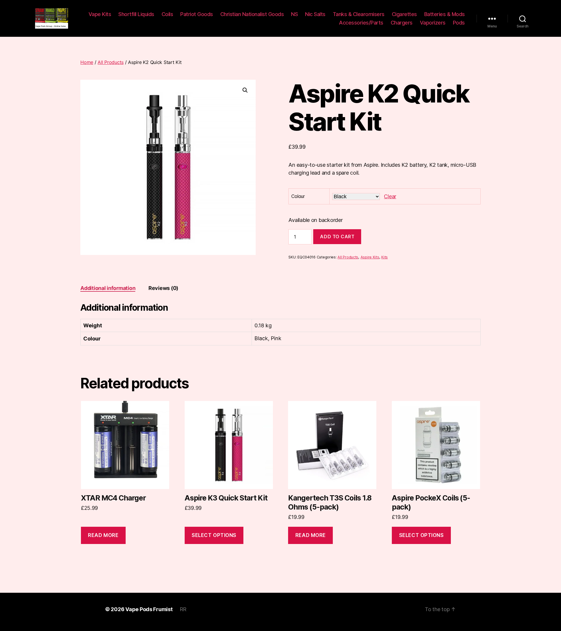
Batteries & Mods (444, 14)
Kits (384, 257)
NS (294, 14)
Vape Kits (100, 14)
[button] (245, 90)
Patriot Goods (196, 14)
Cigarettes (404, 14)
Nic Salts (315, 14)
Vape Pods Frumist (148, 609)
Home (86, 62)
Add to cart (337, 236)
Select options (214, 535)
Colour (297, 196)
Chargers (402, 23)
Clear (390, 196)
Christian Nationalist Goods (252, 14)
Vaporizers (433, 23)
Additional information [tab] (107, 288)
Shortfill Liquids (136, 14)
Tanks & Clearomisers (359, 14)
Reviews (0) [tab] (163, 288)
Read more (103, 535)
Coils (167, 14)
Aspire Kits (370, 257)
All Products (111, 62)
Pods (459, 23)
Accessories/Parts (361, 23)
